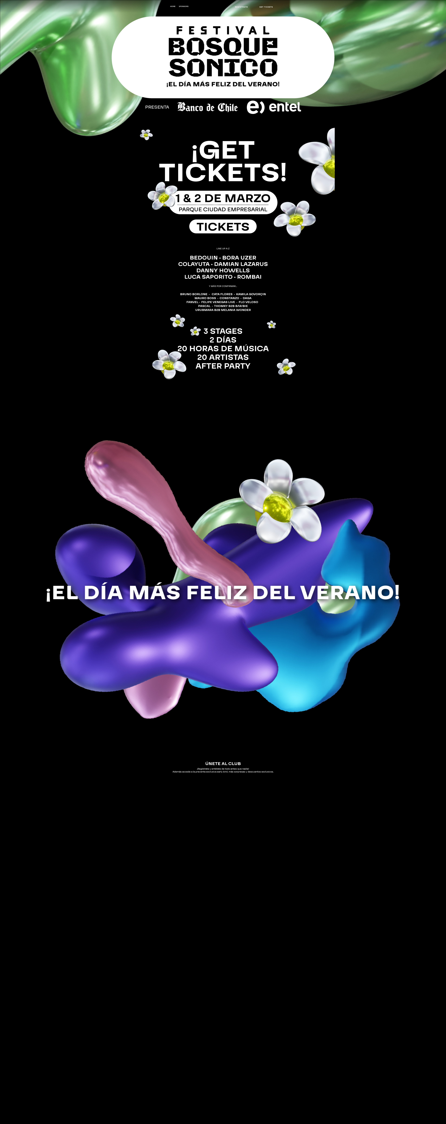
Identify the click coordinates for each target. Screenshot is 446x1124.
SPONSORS (184, 6)
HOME (172, 6)
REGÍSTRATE (241, 7)
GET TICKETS (266, 7)
